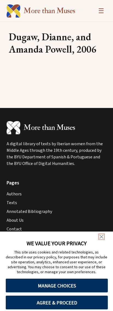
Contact (14, 229)
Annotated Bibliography (29, 212)
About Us (15, 220)
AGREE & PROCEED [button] (57, 302)
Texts (12, 203)
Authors (14, 194)
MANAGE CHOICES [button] (57, 286)
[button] (101, 237)
